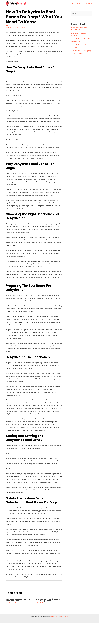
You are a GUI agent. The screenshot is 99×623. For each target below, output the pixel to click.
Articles (71, 3)
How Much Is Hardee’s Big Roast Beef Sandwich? (18, 600)
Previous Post (11, 585)
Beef (7, 27)
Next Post (58, 585)
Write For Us (64, 616)
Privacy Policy (54, 616)
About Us (79, 3)
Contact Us (88, 3)
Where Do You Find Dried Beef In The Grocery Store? (47, 600)
